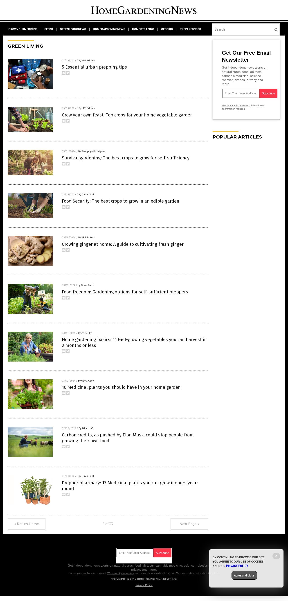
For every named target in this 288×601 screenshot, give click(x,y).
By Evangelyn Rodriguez (91, 151)
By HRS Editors (87, 60)
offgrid (167, 29)
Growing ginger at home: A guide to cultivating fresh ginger (123, 244)
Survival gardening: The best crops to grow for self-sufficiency (125, 158)
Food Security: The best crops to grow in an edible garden (120, 201)
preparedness (190, 29)
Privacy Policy (144, 585)
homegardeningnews (109, 29)
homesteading (143, 29)
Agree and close (244, 575)
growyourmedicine (22, 29)
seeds (48, 29)
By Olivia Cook (86, 194)
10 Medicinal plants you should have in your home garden (121, 387)
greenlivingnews (73, 29)
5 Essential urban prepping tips (94, 67)
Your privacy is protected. (236, 105)
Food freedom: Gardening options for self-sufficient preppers (125, 292)
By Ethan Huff (86, 428)
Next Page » (189, 524)
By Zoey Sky (85, 333)
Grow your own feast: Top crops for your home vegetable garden (127, 115)
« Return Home (26, 524)
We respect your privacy (120, 573)
